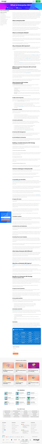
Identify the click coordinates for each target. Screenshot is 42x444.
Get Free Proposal (38, 1)
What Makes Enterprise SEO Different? (3, 21)
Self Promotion (4, 381)
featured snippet (21, 106)
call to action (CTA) (19, 43)
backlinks (21, 301)
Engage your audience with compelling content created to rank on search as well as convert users (34, 403)
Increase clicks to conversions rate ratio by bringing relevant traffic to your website (34, 399)
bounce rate (20, 315)
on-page (37, 54)
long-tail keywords (28, 72)
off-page (33, 54)
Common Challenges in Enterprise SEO (3, 20)
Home (0, 9)
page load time (38, 194)
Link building (14, 299)
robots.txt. (37, 187)
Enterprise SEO (3, 9)
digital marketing (25, 264)
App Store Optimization (22, 397)
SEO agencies (14, 264)
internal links (21, 127)
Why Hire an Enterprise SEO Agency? (3, 22)
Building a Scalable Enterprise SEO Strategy (4, 19)
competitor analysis (28, 58)
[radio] (23, 442)
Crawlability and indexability (16, 180)
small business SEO (30, 69)
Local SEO (9, 397)
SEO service (21, 62)
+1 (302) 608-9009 (25, 427)
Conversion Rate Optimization (33, 397)
